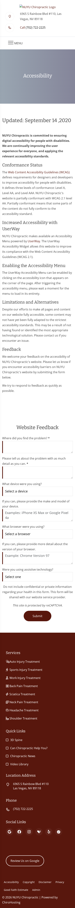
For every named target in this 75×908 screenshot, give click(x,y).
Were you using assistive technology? (27, 570)
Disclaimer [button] (45, 882)
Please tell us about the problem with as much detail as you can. (34, 461)
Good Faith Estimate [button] (16, 890)
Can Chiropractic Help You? (29, 748)
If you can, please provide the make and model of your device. (35, 504)
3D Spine (16, 740)
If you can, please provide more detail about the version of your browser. (35, 546)
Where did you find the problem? (26, 438)
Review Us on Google (25, 861)
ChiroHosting (11, 902)
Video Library (19, 764)
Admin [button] (36, 890)
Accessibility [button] (11, 882)
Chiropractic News (22, 756)
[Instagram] (29, 831)
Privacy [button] (60, 882)
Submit (37, 616)
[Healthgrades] (39, 831)
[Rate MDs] (58, 831)
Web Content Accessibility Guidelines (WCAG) (39, 172)
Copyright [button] (29, 882)
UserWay (34, 241)
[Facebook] (19, 831)
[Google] (9, 831)
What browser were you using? (23, 527)
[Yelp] (48, 831)
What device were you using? (22, 484)
